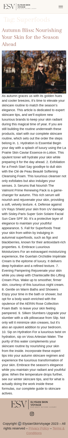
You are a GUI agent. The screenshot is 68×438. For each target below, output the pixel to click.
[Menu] (60, 6)
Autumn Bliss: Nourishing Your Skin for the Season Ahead (32, 37)
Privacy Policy (39, 428)
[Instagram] (31, 413)
